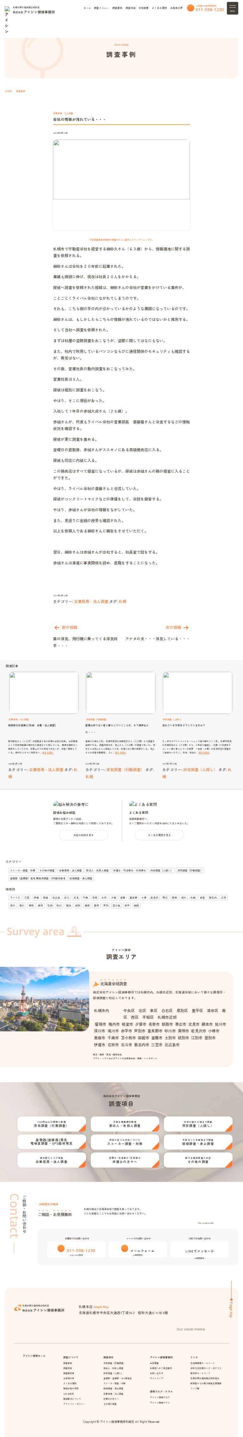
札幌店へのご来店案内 (161, 1368)
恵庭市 (99, 1037)
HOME (8, 91)
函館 (45, 897)
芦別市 (140, 1030)
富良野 (133, 897)
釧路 (136, 905)
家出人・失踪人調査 (97, 870)
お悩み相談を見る (83, 835)
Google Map (101, 1307)
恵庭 (174, 897)
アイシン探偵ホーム (34, 1355)
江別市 (196, 1037)
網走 (87, 905)
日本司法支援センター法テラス (205, 1368)
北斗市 (126, 1044)
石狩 (50, 905)
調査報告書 (68, 1373)
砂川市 (170, 1030)
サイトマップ (156, 1378)
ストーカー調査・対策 (22, 870)
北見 (76, 897)
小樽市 (214, 1030)
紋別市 (183, 1037)
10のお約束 (68, 1393)
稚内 (68, 905)
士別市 (170, 1037)
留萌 (31, 905)
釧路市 (167, 1024)
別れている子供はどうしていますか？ (183, 725)
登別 (40, 905)
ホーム (87, 7)
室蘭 (122, 897)
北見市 (194, 1024)
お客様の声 (176, 7)
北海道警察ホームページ (202, 1363)
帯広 (165, 897)
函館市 (143, 1037)
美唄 (96, 905)
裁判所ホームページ (200, 1373)
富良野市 (155, 1030)
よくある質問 (159, 7)
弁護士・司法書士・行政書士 (129, 870)
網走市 (207, 1024)
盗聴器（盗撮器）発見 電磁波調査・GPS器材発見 (37, 878)
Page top (231, 1310)
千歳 (85, 897)
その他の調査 (47, 870)
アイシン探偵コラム (160, 1402)
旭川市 (220, 1024)
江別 (223, 897)
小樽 (143, 897)
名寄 (94, 897)
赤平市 (126, 1030)
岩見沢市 (198, 1030)
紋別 (77, 905)
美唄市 (183, 1030)
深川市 (99, 1030)
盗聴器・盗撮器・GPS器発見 (117, 1378)
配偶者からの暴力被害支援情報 (205, 1383)
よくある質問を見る (159, 835)
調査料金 (131, 7)
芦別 (106, 905)
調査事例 (117, 7)
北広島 (56, 897)
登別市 (210, 1037)
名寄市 (154, 1024)
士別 (104, 897)
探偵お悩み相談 (64, 812)
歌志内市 (141, 1044)
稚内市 (114, 1024)
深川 (12, 905)
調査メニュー (101, 7)
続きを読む (47, 752)
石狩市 (113, 1044)
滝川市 (113, 1030)
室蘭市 (157, 1037)
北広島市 (172, 1044)
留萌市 (100, 1024)
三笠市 (157, 1044)
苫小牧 (116, 905)
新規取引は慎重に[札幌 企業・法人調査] (32, 725)
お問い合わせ (156, 1373)
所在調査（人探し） (200, 769)
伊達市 (99, 1044)
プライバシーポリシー (74, 1403)
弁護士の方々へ (111, 1398)
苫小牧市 (128, 1037)
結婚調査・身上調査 (81, 878)
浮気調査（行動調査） (125, 769)
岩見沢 (154, 897)
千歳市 (113, 1037)
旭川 (183, 897)
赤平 (127, 905)
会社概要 (144, 7)
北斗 (66, 897)
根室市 (127, 1024)
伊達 (36, 897)
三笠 (26, 897)
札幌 (122, 601)
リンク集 (194, 1388)
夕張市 (140, 1024)
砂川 (59, 905)
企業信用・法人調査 (63, 113)
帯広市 (180, 1024)
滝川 (21, 905)
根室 (202, 897)
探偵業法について (72, 1398)
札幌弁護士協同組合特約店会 (204, 1378)
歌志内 (213, 897)
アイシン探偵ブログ (160, 1397)
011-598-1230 (210, 9)
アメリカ (15, 897)
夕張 (113, 897)
